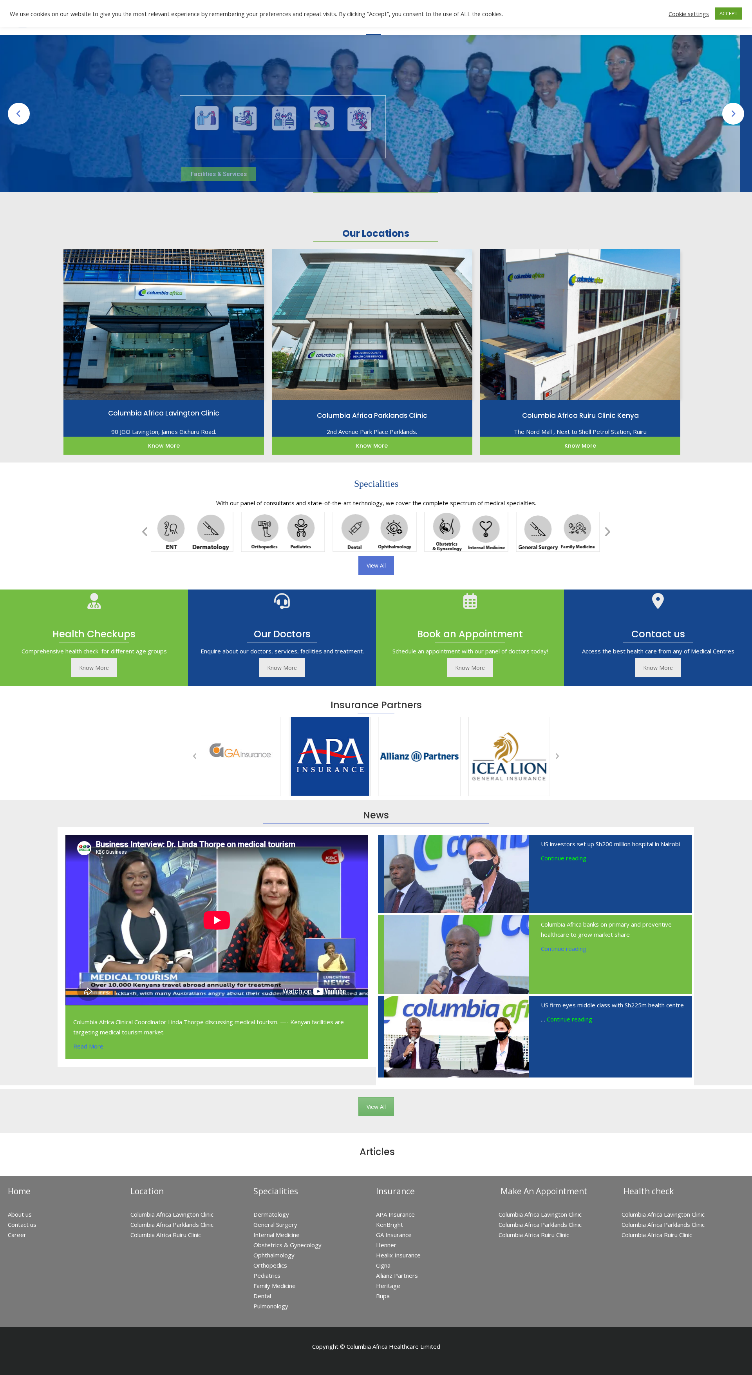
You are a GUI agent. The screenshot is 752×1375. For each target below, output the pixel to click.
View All (376, 565)
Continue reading (563, 858)
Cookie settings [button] (689, 13)
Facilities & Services (219, 174)
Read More (88, 1046)
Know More (94, 667)
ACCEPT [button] (728, 13)
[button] (145, 532)
